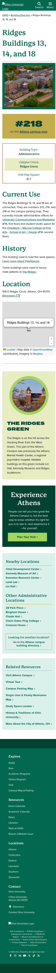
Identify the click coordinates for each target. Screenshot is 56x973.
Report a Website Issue (21, 833)
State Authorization (38, 942)
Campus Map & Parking (21, 790)
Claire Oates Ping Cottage (22, 621)
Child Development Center (22, 569)
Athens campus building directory (30, 643)
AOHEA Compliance (35, 931)
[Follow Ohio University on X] (29, 956)
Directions (11, 296)
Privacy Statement (19, 942)
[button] (29, 328)
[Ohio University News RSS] (38, 956)
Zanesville (14, 877)
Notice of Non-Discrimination (35, 939)
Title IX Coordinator (29, 945)
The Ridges (29, 272)
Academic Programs (19, 773)
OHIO (5, 15)
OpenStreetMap (43, 349)
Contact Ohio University (22, 912)
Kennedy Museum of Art (21, 573)
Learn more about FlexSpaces (20, 261)
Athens (12, 849)
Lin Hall (10, 586)
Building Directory (20, 15)
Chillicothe (14, 855)
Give (11, 768)
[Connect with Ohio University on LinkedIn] (20, 956)
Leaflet (10, 349)
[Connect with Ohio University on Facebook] (10, 956)
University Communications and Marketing (28, 219)
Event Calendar (17, 806)
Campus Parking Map (19, 689)
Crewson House (16, 625)
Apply (12, 762)
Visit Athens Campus (19, 675)
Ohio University (21, 951)
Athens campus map (33, 131)
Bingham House (16, 612)
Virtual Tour (13, 682)
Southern (14, 871)
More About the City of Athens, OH (28, 724)
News (12, 817)
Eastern (13, 860)
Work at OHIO (16, 828)
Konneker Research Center (22, 578)
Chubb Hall (13, 616)
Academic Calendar (19, 811)
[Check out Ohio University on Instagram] (15, 956)
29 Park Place (14, 608)
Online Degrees (17, 779)
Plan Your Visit (26, 537)
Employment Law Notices (21, 934)
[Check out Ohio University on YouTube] (24, 956)
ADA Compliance (17, 931)
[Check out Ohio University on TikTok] (34, 956)
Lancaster (14, 866)
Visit (11, 785)
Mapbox (38, 354)
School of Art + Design (23, 232)
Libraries (13, 822)
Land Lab (11, 582)
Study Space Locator (20, 706)
